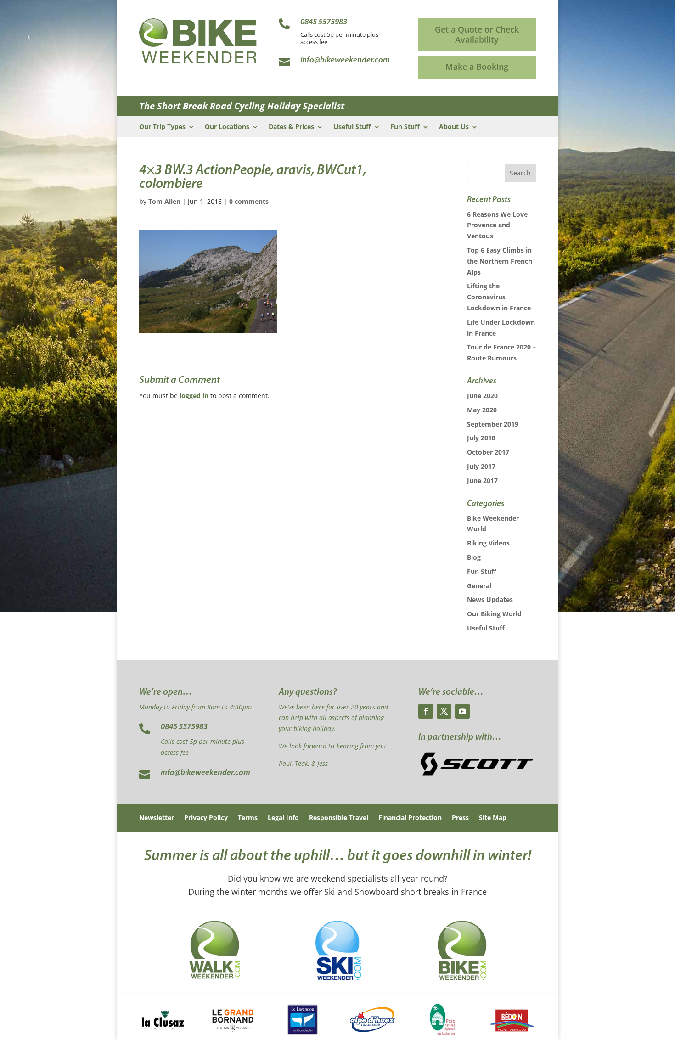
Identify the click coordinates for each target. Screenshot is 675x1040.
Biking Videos (488, 543)
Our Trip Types (162, 127)
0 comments (249, 201)
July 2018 (481, 437)
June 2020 (482, 395)
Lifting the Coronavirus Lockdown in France (499, 296)
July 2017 (481, 466)
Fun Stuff (405, 127)
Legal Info (283, 818)
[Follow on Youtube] (462, 711)
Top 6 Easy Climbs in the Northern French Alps (499, 261)
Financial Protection (410, 818)
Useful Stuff (352, 127)
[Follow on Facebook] (425, 711)
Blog (474, 557)
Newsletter (156, 818)
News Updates (490, 599)
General (479, 585)
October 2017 (488, 452)
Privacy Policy (206, 818)
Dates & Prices (291, 127)
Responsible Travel (338, 818)
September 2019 (492, 424)
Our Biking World (494, 613)
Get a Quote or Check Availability (477, 34)
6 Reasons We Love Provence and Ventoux (497, 225)
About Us (454, 127)
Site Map (492, 818)
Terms (248, 818)
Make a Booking (476, 66)
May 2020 (482, 409)
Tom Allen (164, 201)
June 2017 (482, 480)
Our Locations (227, 127)
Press (460, 818)
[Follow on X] (444, 711)
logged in (194, 395)
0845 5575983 (184, 727)
